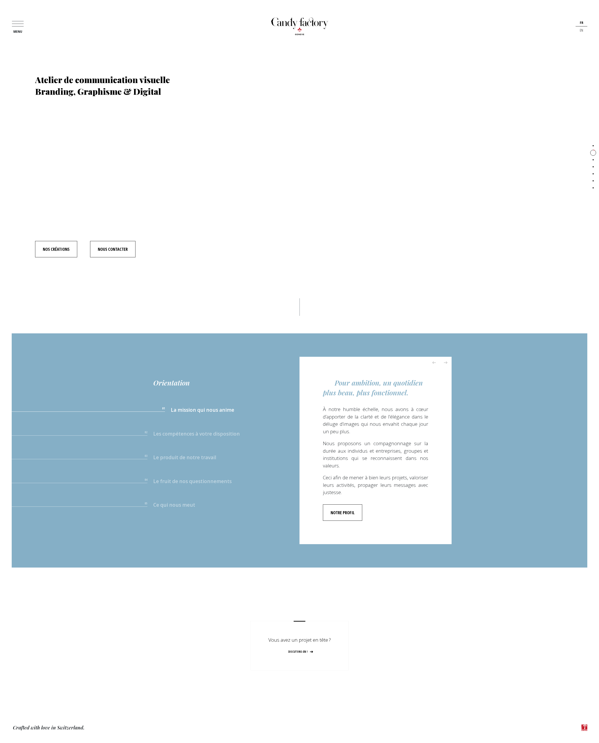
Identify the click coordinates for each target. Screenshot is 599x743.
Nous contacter (113, 249)
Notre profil (342, 512)
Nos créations (56, 249)
